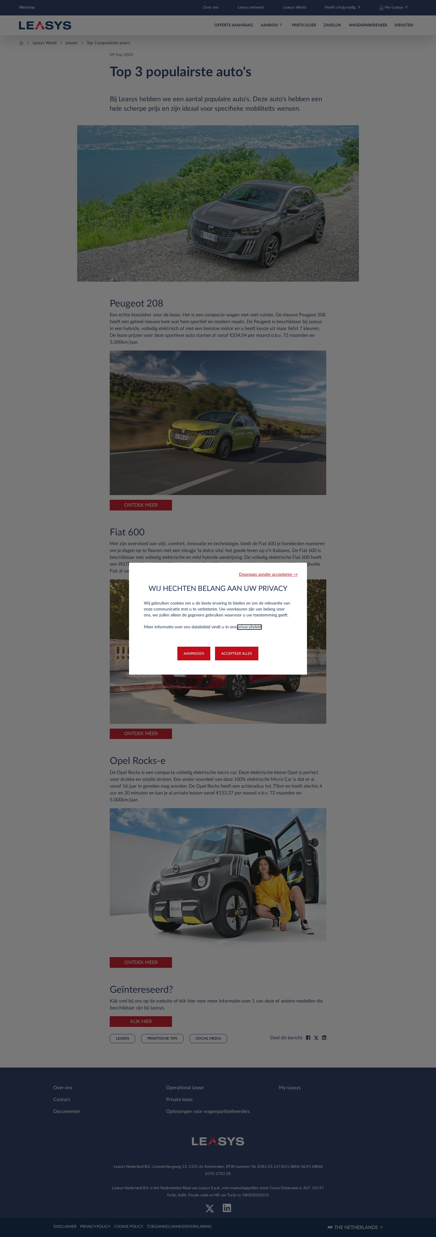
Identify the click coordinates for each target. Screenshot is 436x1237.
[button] (268, 574)
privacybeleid (249, 627)
